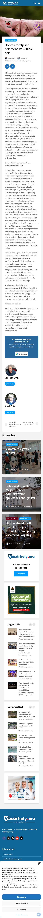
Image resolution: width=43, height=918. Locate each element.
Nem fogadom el (21, 903)
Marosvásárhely (11, 40)
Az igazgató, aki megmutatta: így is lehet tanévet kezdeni (27, 714)
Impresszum (7, 854)
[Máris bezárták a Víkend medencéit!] (12, 749)
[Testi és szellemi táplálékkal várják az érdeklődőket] (12, 662)
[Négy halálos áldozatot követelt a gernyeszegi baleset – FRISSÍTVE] (12, 758)
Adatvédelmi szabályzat (12, 859)
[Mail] (21, 838)
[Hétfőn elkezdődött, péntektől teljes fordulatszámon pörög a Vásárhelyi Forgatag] (21, 531)
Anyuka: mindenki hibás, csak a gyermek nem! (27, 737)
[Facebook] (4, 838)
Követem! (21, 574)
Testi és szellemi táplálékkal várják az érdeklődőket (26, 662)
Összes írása (9, 384)
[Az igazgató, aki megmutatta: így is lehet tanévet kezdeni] (12, 714)
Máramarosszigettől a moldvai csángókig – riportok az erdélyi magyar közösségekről (27, 648)
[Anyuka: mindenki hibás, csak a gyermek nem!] (12, 737)
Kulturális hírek (12, 518)
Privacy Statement (21, 915)
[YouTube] (17, 838)
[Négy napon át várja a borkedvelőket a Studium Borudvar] (12, 674)
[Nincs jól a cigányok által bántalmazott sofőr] (12, 726)
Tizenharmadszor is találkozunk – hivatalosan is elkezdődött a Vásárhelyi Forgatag (26, 687)
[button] (39, 864)
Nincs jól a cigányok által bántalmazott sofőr (26, 726)
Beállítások (21, 910)
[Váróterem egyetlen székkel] (21, 457)
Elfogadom (21, 897)
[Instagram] (12, 838)
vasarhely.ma (13, 506)
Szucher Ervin (12, 58)
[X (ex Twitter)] (8, 838)
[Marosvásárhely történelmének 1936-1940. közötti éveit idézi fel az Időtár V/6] (12, 632)
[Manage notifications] (39, 914)
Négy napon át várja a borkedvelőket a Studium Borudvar (27, 673)
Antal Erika (24, 58)
